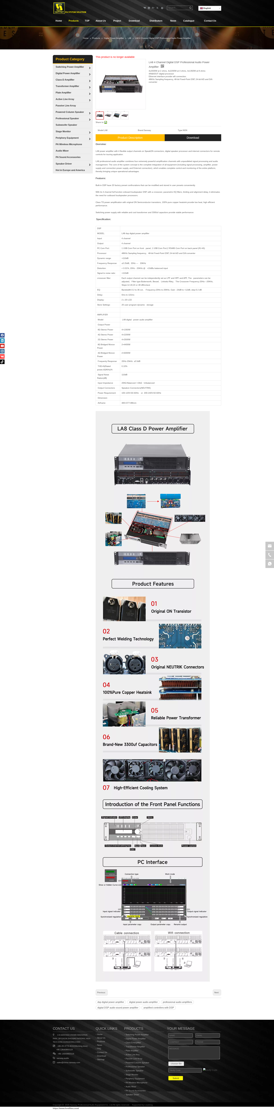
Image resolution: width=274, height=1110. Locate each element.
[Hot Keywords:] (191, 8)
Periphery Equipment (135, 1078)
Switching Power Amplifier (137, 1034)
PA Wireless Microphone (136, 1082)
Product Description (130, 137)
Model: (101, 130)
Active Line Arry (133, 1054)
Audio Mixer (131, 1086)
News (99, 1045)
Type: (180, 130)
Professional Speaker (135, 1066)
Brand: (141, 130)
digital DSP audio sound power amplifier (117, 1007)
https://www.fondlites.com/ (66, 1108)
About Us (101, 1038)
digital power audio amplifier (143, 1002)
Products (101, 1041)
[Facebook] (162, 8)
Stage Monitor (132, 1074)
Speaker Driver (132, 1094)
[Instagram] (2, 351)
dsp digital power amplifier (110, 1002)
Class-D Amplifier (133, 1042)
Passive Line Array (134, 1058)
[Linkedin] (149, 8)
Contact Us (102, 1052)
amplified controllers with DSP (158, 1007)
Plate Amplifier (132, 1050)
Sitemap (100, 1059)
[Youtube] (2, 346)
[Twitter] (158, 8)
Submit (176, 1078)
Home (99, 1034)
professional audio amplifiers (177, 1002)
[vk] (144, 8)
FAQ (99, 1048)
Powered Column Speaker (137, 1062)
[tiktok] (2, 361)
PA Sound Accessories (136, 1090)
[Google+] (153, 8)
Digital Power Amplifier (136, 1038)
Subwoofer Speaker (134, 1070)
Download (193, 137)
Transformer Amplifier (135, 1046)
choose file (176, 1063)
